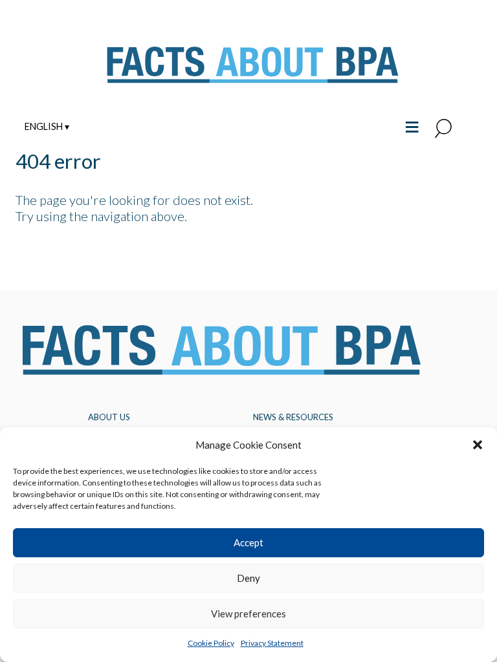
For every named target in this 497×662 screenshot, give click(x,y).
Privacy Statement (272, 643)
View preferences (248, 613)
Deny (248, 578)
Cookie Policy (211, 643)
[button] (477, 444)
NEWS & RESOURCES (293, 417)
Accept (248, 542)
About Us (109, 417)
